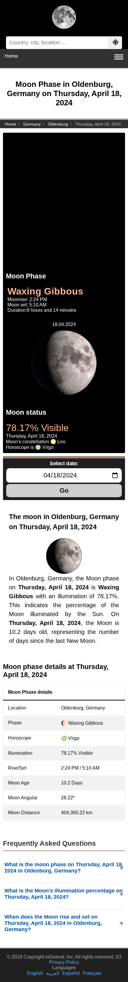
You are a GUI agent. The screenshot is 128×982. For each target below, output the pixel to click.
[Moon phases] (64, 17)
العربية (52, 973)
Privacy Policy (64, 962)
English (35, 973)
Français (92, 973)
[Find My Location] (115, 42)
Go (64, 490)
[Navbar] (119, 57)
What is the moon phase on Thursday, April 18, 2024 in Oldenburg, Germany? (63, 868)
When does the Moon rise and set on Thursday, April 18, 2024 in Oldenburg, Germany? (53, 923)
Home (11, 56)
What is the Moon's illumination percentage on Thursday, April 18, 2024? (63, 894)
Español (71, 973)
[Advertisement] (64, 197)
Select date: (64, 463)
